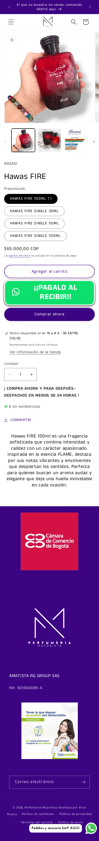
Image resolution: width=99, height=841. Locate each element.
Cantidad (11, 363)
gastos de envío (19, 256)
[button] (11, 22)
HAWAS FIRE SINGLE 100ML (35, 235)
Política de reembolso (38, 814)
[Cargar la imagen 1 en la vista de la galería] (23, 140)
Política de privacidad (75, 814)
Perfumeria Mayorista (41, 807)
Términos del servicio (37, 822)
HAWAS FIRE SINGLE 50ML (34, 223)
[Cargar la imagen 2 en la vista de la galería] (49, 140)
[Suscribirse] (83, 782)
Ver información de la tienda (35, 352)
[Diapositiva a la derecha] (94, 142)
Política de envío (70, 822)
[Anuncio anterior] (9, 7)
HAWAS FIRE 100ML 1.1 (31, 198)
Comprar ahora (50, 314)
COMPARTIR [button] (21, 420)
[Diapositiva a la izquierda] (5, 142)
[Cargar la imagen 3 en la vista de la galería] (75, 140)
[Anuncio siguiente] (90, 7)
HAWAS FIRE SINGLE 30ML (34, 211)
